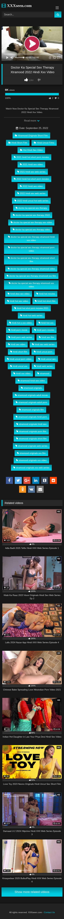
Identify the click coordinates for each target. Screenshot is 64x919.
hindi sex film (47, 337)
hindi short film (20, 351)
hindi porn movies (45, 330)
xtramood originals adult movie (33, 395)
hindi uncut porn (44, 351)
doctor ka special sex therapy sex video (32, 222)
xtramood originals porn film (32, 431)
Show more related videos (32, 892)
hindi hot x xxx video (22, 323)
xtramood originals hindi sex (32, 424)
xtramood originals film (33, 409)
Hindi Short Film (19, 142)
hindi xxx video (23, 373)
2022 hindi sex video (33, 186)
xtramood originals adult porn (32, 402)
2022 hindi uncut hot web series (32, 200)
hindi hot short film (46, 301)
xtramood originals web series (32, 446)
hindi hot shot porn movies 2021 (32, 308)
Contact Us (49, 912)
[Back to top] (54, 910)
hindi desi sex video (20, 293)
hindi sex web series (45, 344)
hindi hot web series (32, 315)
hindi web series (45, 366)
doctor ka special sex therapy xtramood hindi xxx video (33, 238)
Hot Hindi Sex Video (33, 150)
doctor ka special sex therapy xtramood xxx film (32, 276)
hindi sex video (18, 344)
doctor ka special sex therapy (32, 208)
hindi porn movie (19, 330)
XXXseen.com (19, 5)
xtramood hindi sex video (32, 380)
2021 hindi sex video (33, 164)
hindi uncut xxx (20, 366)
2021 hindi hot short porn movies (32, 157)
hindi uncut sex (48, 359)
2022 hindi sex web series (32, 193)
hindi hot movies (47, 293)
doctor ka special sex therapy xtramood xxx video (32, 285)
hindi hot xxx (47, 323)
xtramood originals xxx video (33, 460)
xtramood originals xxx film (33, 453)
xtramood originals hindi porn (32, 417)
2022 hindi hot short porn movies (32, 179)
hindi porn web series (21, 337)
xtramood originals (33, 388)
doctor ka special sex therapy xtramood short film (33, 260)
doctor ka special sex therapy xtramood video (32, 268)
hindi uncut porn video (20, 359)
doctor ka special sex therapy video (32, 229)
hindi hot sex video (19, 301)
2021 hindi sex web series (32, 171)
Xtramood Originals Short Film (33, 135)
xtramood (44, 373)
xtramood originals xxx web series (32, 467)
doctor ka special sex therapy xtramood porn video (33, 249)
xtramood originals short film (33, 438)
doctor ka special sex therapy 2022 (33, 215)
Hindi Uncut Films (45, 142)
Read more (30, 120)
